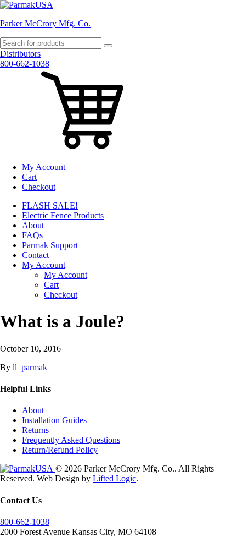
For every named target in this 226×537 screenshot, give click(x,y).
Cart (29, 177)
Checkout (38, 186)
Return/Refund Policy (60, 449)
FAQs (32, 235)
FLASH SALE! (50, 205)
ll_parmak (30, 367)
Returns (35, 430)
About (33, 225)
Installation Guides (54, 420)
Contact (35, 255)
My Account (43, 167)
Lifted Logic (114, 478)
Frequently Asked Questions (71, 440)
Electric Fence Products (63, 215)
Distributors (20, 53)
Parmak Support (50, 245)
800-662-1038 (24, 63)
